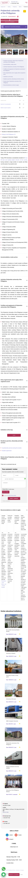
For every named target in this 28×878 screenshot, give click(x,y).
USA (5, 584)
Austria (2, 587)
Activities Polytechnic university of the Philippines (13, 66)
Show (14, 435)
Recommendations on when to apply (11, 85)
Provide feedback (14, 19)
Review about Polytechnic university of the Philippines (12, 82)
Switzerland (3, 581)
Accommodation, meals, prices (9, 64)
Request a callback (14, 874)
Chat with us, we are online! (3, 874)
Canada (3, 585)
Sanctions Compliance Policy (9, 870)
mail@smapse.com (14, 846)
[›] (26, 40)
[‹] (2, 40)
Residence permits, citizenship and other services (13, 78)
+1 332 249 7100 (15, 3)
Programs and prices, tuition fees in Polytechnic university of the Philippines (13, 61)
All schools (18, 870)
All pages (22, 870)
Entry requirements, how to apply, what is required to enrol (14, 73)
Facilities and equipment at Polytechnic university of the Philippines (14, 70)
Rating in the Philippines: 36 (8, 134)
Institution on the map (8, 76)
